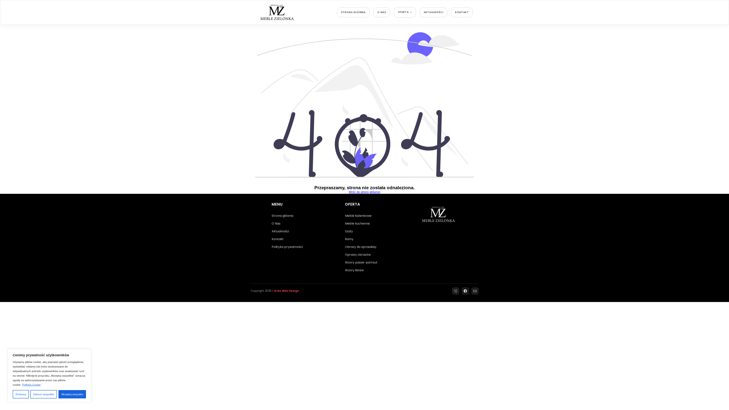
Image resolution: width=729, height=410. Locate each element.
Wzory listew (354, 270)
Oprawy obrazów (358, 254)
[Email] (475, 291)
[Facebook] (465, 291)
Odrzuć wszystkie (43, 394)
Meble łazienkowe (358, 216)
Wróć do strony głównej (364, 192)
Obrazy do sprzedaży (360, 247)
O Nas (381, 12)
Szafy (349, 231)
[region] (49, 375)
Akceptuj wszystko (72, 394)
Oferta (403, 12)
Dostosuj (21, 394)
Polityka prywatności (287, 247)
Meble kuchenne (357, 223)
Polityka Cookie (31, 384)
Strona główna (353, 12)
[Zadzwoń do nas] (455, 291)
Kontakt (462, 12)
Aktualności (433, 12)
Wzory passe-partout (361, 262)
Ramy (349, 239)
